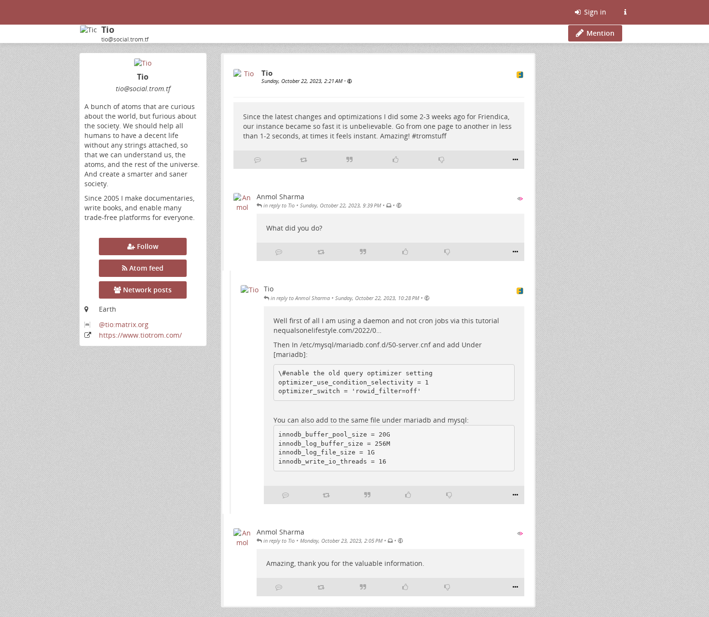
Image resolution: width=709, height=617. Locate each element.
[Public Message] (349, 80)
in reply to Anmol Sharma (299, 298)
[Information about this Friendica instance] (625, 12)
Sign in (594, 11)
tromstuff (431, 135)
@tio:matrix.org (124, 324)
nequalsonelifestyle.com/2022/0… (327, 330)
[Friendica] (80, 12)
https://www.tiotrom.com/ (140, 335)
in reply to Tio (278, 205)
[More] (515, 159)
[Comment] (257, 159)
